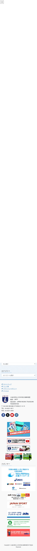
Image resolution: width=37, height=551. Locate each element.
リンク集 (6, 386)
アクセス (6, 391)
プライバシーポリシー (10, 389)
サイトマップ (7, 384)
